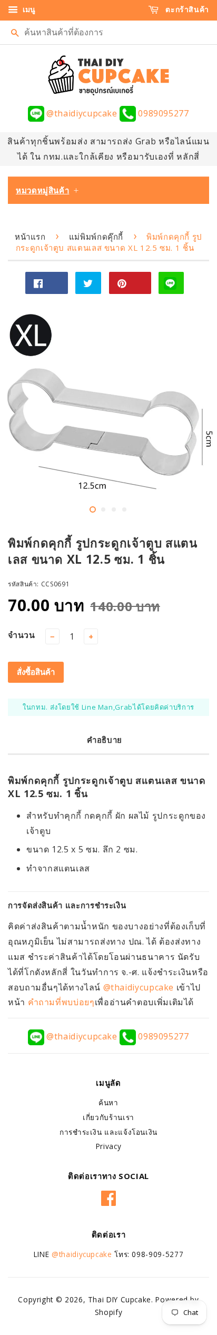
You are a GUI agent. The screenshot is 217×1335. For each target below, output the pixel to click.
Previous (22, 415)
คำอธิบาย (104, 739)
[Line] (171, 283)
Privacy (108, 1146)
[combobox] (108, 32)
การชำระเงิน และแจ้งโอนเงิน (108, 1132)
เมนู (28, 9)
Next (194, 415)
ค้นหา (108, 1102)
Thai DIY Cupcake (119, 1299)
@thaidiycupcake (82, 113)
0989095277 (162, 113)
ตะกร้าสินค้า (186, 9)
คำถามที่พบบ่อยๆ (61, 1002)
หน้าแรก (30, 236)
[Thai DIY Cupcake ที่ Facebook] (109, 1197)
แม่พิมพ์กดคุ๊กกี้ (96, 236)
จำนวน (21, 635)
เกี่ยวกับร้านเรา (108, 1117)
